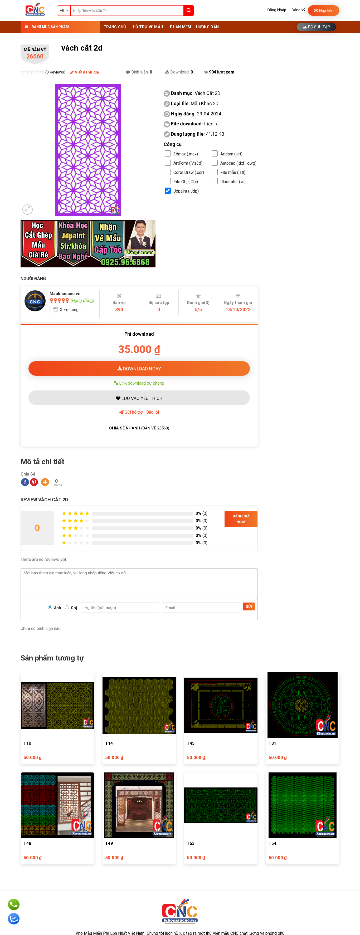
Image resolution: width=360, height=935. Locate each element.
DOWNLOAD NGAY (141, 368)
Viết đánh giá (86, 72)
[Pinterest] (34, 482)
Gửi (249, 606)
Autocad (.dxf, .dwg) (238, 163)
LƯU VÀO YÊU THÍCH (141, 398)
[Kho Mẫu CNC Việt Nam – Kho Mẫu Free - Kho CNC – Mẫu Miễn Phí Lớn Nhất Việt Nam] (35, 11)
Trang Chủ (115, 27)
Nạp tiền (325, 10)
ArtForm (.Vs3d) (187, 163)
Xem (69, 309)
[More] (45, 482)
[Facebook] (25, 482)
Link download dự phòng (141, 383)
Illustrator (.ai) (233, 181)
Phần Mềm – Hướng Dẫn (194, 27)
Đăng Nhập (276, 10)
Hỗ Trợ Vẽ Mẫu (148, 27)
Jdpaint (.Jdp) (186, 191)
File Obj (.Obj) (185, 181)
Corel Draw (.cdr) (188, 172)
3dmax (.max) (185, 153)
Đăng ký (298, 10)
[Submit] (188, 10)
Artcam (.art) (231, 153)
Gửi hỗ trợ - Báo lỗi (141, 412)
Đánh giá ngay (241, 519)
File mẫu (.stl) (232, 172)
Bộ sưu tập (318, 27)
